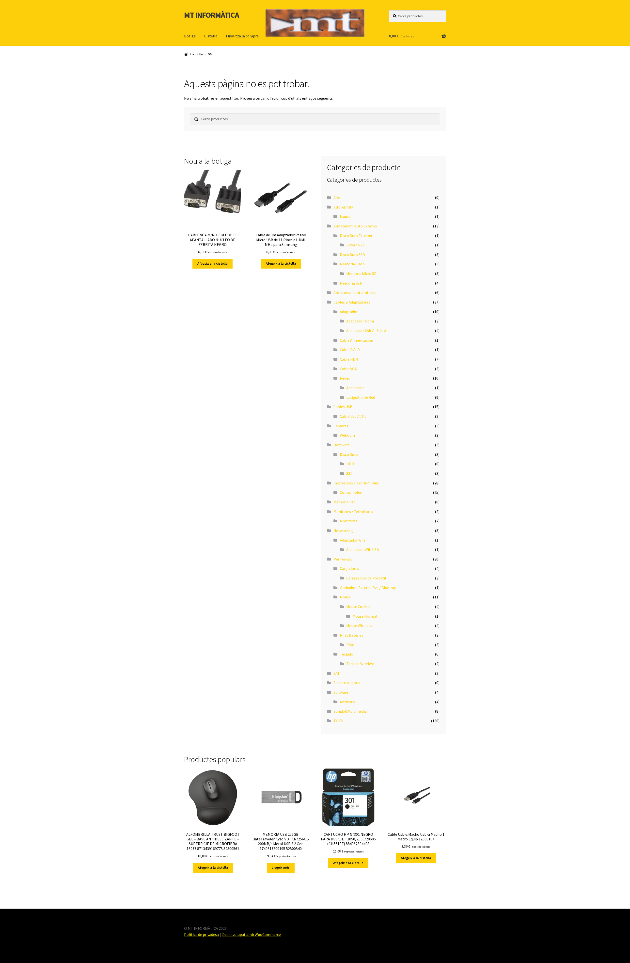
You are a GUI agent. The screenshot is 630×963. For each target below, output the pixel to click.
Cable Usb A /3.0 (353, 416)
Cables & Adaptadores (351, 302)
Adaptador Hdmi (360, 321)
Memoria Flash (352, 263)
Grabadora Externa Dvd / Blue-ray (368, 587)
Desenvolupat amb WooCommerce (251, 934)
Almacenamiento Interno (355, 292)
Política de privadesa (201, 934)
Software (340, 692)
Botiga (190, 35)
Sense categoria (346, 682)
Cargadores (349, 568)
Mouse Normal (365, 616)
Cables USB (342, 406)
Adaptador (349, 311)
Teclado (346, 654)
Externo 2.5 (355, 244)
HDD (350, 463)
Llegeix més (281, 867)
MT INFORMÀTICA (211, 15)
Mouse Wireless (359, 625)
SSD (349, 473)
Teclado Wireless (360, 663)
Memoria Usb (351, 283)
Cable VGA (348, 368)
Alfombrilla (343, 207)
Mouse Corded (358, 606)
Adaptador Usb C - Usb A (366, 330)
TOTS (338, 720)
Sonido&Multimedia (350, 711)
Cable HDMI (350, 359)
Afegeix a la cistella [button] (212, 263)
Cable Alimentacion (356, 340)
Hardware (341, 444)
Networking (343, 530)
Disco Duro (349, 454)
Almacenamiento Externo (355, 226)
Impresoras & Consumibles (356, 483)
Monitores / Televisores (353, 511)
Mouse (345, 216)
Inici (193, 54)
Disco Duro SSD (352, 254)
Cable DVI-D (350, 349)
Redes (345, 378)
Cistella (210, 35)
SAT (336, 673)
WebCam (347, 435)
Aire (336, 197)
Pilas (350, 644)
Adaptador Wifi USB (362, 549)
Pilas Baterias (351, 635)
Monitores (348, 520)
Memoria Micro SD (361, 273)
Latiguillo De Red (360, 397)
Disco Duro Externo (356, 235)
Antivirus (347, 701)
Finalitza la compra (242, 35)
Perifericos (342, 559)
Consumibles (351, 492)
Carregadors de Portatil (366, 578)
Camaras (340, 425)
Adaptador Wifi (352, 540)
